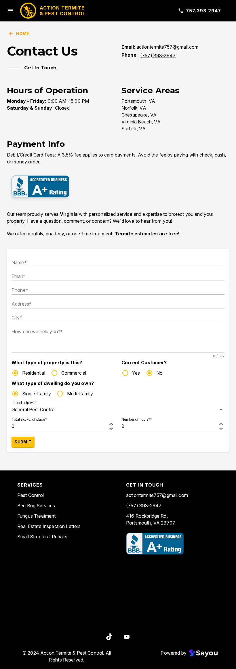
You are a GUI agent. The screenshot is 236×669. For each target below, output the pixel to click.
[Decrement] (111, 428)
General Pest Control (34, 409)
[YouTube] (127, 637)
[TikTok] (109, 637)
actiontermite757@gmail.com (167, 47)
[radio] (15, 373)
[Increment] (111, 424)
